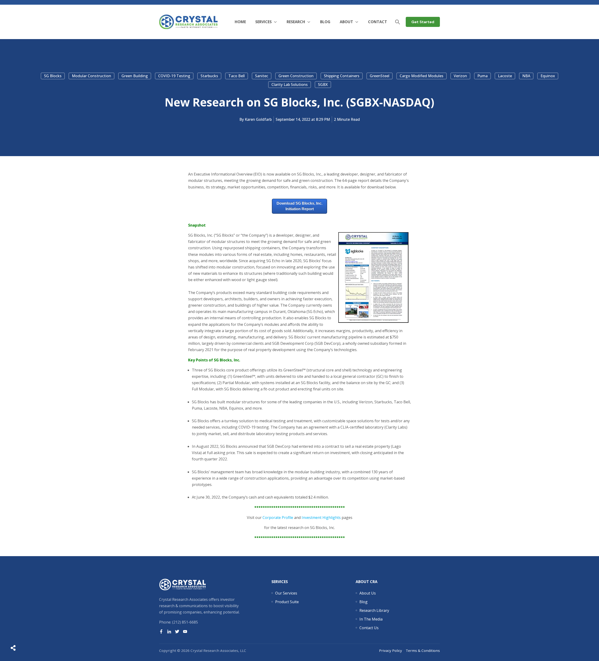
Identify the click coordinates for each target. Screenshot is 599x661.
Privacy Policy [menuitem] (390, 650)
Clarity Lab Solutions (289, 84)
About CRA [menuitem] (366, 581)
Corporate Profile (278, 517)
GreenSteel (379, 75)
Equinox (548, 75)
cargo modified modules (421, 75)
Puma (482, 75)
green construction (296, 75)
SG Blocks (53, 75)
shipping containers (341, 75)
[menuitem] (286, 593)
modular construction (91, 75)
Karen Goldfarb (258, 119)
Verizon (460, 75)
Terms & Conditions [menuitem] (423, 650)
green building (134, 75)
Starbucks (209, 75)
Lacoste (505, 75)
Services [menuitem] (279, 581)
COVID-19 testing (174, 75)
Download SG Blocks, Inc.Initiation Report (299, 206)
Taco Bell (236, 75)
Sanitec (261, 75)
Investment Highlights (321, 517)
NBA (526, 75)
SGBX (323, 84)
